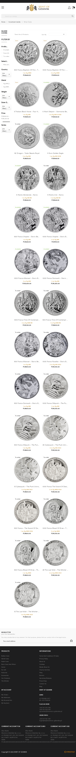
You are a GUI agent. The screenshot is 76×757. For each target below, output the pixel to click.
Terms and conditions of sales (49, 656)
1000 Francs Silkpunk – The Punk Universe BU (55, 403)
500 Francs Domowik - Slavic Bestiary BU (27, 403)
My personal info (6, 700)
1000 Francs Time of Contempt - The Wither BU (27, 320)
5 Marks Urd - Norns (55, 195)
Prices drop (43, 681)
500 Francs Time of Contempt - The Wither (55, 320)
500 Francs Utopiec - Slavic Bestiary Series (27, 236)
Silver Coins (4, 32)
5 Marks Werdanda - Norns (27, 195)
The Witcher (5, 681)
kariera (41, 675)
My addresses (5, 697)
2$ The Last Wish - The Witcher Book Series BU (55, 570)
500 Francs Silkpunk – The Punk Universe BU (27, 445)
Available (7, 50)
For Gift (3, 670)
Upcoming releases (45, 678)
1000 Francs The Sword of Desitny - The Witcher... (55, 486)
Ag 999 (7, 83)
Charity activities (44, 670)
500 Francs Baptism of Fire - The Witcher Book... (27, 70)
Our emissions (5, 678)
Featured (4, 672)
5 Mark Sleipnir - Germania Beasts (55, 111)
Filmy (41, 672)
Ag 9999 (7, 87)
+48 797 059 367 (45, 709)
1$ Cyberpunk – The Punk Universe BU (27, 486)
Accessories (5, 675)
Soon (6, 53)
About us (42, 661)
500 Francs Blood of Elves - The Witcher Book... (27, 570)
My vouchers (5, 703)
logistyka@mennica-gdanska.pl (50, 720)
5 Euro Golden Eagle (55, 153)
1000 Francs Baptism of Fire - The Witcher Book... (55, 70)
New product (7, 64)
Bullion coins (5, 656)
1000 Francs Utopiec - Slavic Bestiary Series (55, 236)
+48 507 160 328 (45, 719)
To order (7, 56)
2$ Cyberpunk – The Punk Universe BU (55, 445)
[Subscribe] (71, 640)
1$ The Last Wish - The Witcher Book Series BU (27, 611)
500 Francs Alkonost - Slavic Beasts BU (27, 361)
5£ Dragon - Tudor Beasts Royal (26, 153)
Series (3, 667)
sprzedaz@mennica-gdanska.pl (50, 711)
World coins (5, 659)
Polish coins (5, 661)
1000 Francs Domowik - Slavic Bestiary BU (55, 278)
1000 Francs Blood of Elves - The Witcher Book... (55, 528)
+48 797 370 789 (45, 707)
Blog (40, 686)
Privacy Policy (43, 659)
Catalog (41, 664)
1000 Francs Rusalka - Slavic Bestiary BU (55, 361)
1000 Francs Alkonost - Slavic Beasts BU (27, 278)
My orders (4, 695)
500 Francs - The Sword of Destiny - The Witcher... (27, 528)
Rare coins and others (8, 664)
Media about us (44, 667)
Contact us (42, 684)
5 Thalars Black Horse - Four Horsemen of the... (27, 111)
